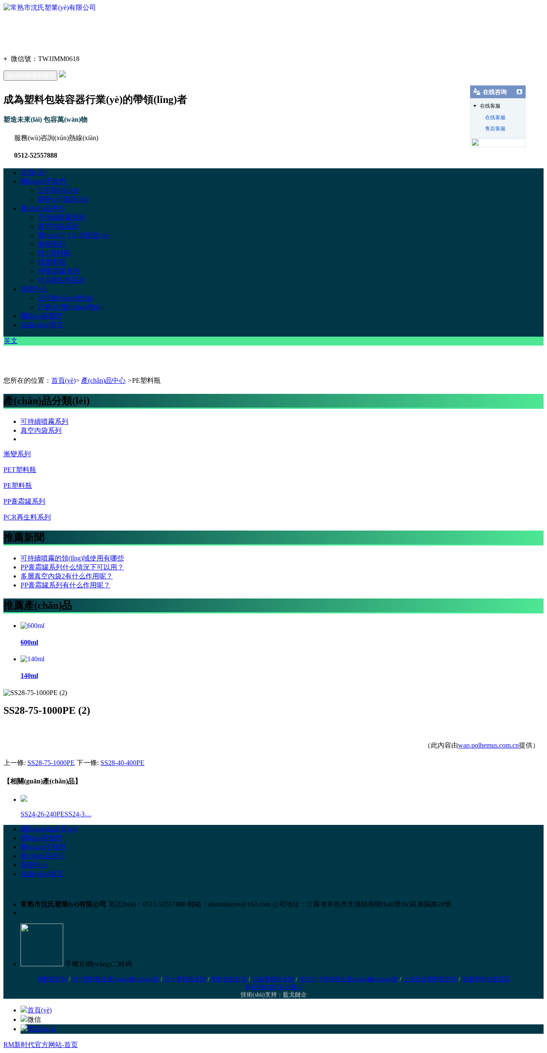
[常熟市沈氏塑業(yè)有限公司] (49, 7)
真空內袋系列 (58, 226)
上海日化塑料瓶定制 (430, 979)
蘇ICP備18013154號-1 (273, 987)
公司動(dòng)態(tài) (66, 298)
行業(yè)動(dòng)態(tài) (71, 307)
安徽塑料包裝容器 (486, 979)
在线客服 (495, 117)
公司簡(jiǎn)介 (58, 190)
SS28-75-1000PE (51, 762)
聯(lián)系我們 (41, 316)
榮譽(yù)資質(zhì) (63, 199)
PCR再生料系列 (61, 280)
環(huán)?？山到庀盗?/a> (74, 235)
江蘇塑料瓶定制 (273, 979)
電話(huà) (41, 1028)
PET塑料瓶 (54, 253)
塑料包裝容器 (229, 979)
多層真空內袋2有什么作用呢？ (67, 576)
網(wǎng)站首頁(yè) (49, 829)
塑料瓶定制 (52, 979)
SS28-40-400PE (122, 762)
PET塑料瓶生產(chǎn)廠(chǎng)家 (115, 979)
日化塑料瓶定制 (185, 979)
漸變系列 (51, 244)
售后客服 (495, 129)
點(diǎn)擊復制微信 (30, 75)
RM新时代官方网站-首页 (40, 1044)
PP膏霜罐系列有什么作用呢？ (65, 585)
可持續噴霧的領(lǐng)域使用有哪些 (72, 558)
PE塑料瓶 (52, 262)
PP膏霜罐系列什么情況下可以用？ (72, 567)
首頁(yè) (33, 172)
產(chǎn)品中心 (43, 208)
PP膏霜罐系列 (58, 271)
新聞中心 (34, 289)
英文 (11, 340)
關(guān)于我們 (43, 181)
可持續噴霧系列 (61, 217)
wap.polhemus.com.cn (488, 745)
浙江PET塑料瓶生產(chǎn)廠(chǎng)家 (348, 979)
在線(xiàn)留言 (42, 325)
